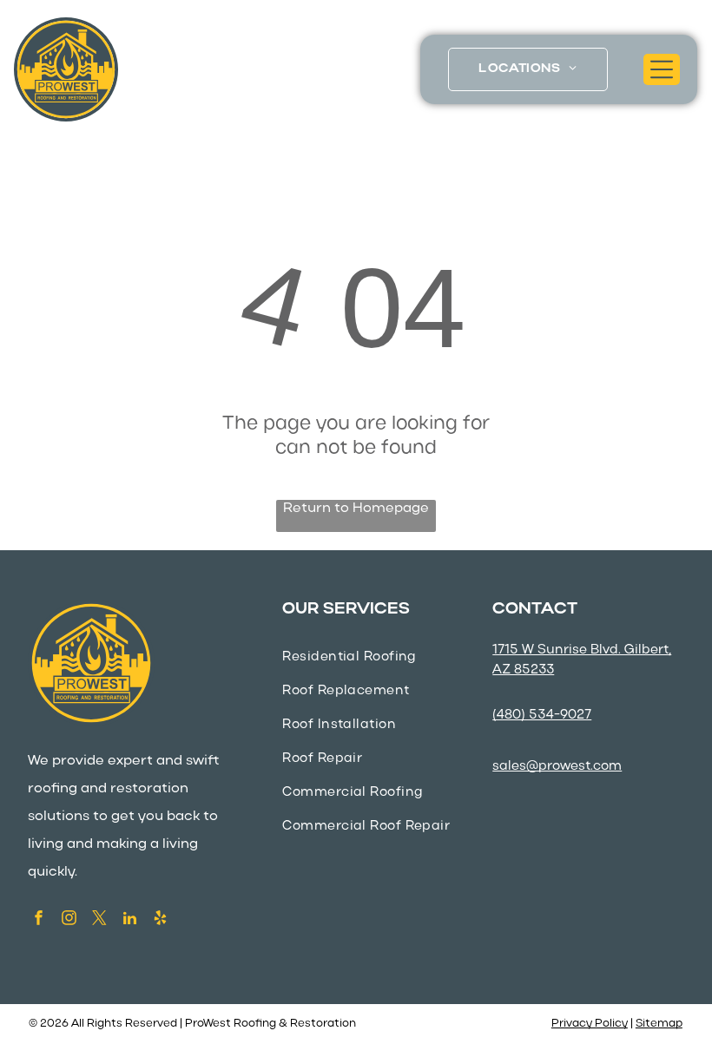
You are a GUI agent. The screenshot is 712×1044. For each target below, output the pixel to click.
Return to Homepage (356, 508)
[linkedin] (130, 920)
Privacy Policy (589, 1023)
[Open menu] (661, 69)
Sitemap (659, 1023)
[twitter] (99, 920)
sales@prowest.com (557, 766)
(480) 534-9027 (541, 715)
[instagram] (69, 920)
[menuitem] (527, 69)
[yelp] (160, 920)
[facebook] (38, 920)
